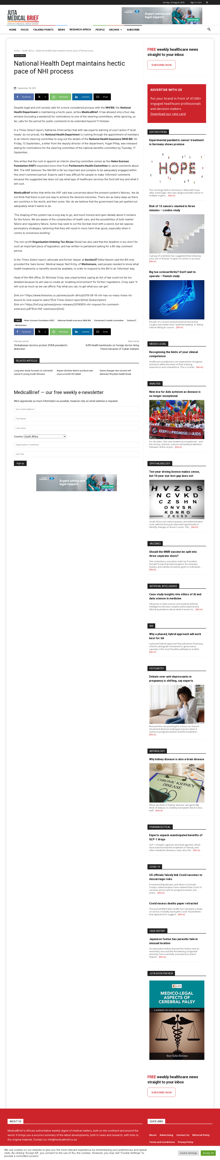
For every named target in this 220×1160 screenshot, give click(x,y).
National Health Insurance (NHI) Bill (74, 320)
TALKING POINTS (43, 29)
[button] (209, 29)
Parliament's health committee (109, 320)
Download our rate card (168, 114)
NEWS (61, 29)
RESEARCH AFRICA (80, 29)
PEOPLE (100, 29)
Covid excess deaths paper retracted (173, 903)
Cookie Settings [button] (188, 1153)
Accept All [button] (208, 1153)
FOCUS (25, 29)
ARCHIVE (114, 29)
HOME (12, 29)
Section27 (131, 320)
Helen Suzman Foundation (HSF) (39, 320)
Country (18, 436)
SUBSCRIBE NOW (161, 65)
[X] (207, 2)
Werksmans (20, 325)
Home (17, 50)
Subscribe (133, 29)
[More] (171, 195)
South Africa (28, 50)
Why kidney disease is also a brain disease (176, 759)
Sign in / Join (196, 2)
